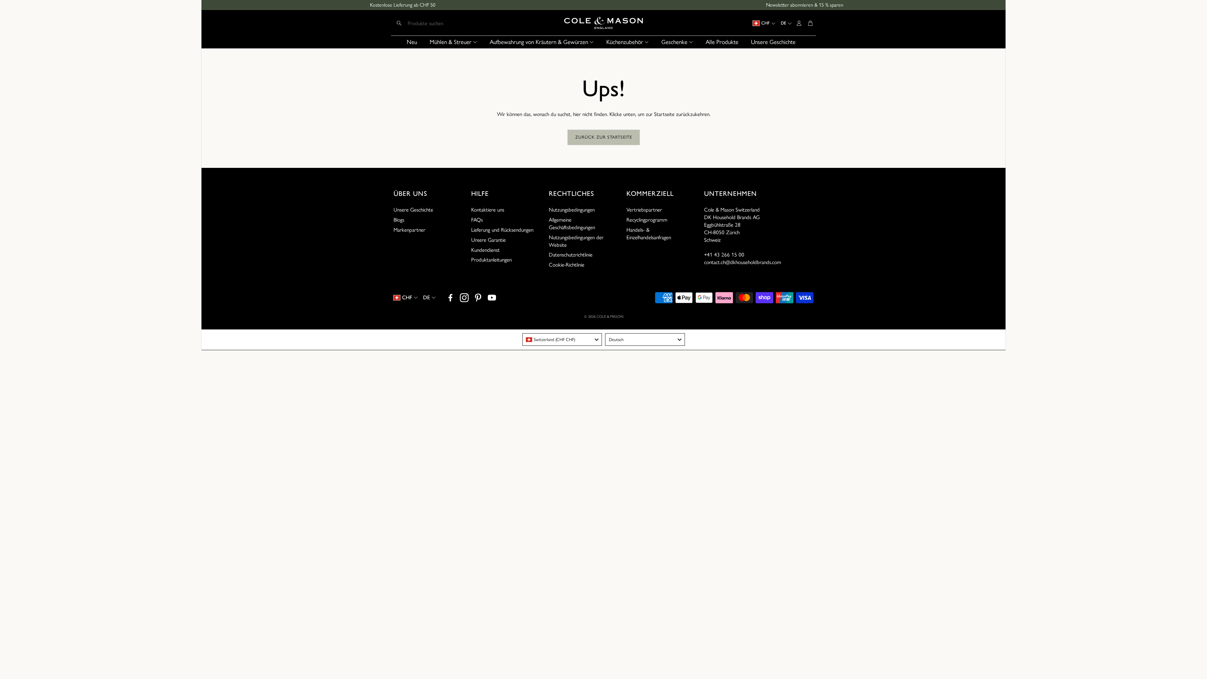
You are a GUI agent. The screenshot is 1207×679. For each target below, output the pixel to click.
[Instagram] (464, 297)
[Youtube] (492, 297)
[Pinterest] (478, 297)
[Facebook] (450, 297)
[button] (435, 23)
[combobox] (562, 339)
